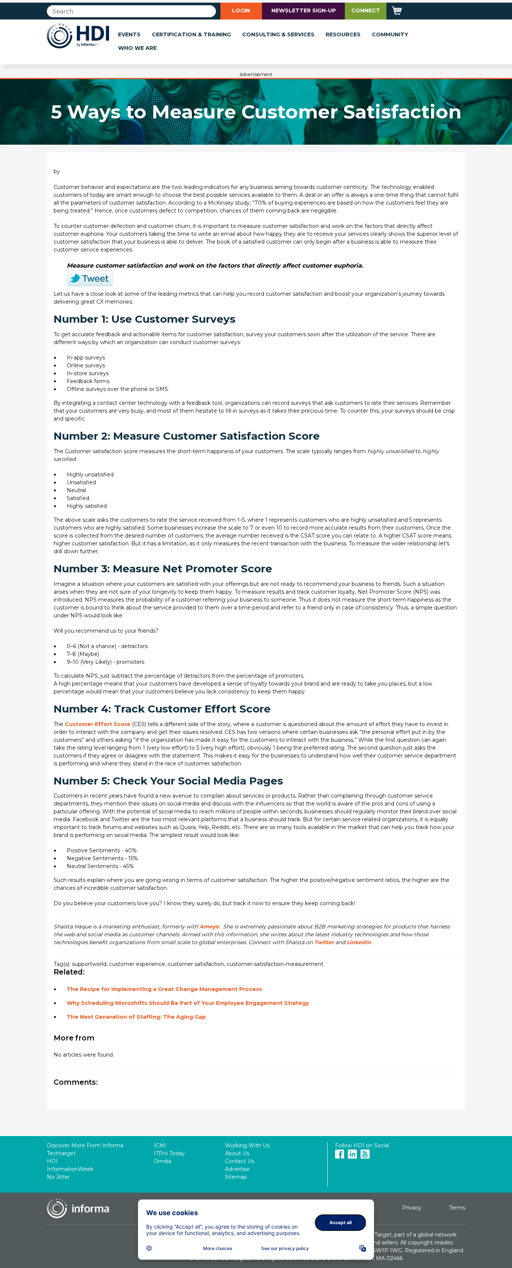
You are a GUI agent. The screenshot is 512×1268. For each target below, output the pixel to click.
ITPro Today (169, 1153)
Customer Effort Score (97, 724)
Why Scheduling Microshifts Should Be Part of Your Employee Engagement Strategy (188, 1003)
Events (129, 34)
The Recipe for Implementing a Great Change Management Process (164, 989)
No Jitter (58, 1177)
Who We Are (137, 48)
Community (390, 34)
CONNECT (365, 10)
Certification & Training (191, 34)
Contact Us (239, 1161)
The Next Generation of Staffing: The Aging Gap (136, 1017)
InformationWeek (70, 1169)
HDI (52, 1161)
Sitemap (236, 1177)
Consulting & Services (278, 34)
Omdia (162, 1161)
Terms (457, 1207)
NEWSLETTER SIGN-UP (303, 10)
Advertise (237, 1169)
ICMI (160, 1145)
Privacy (411, 1207)
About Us (237, 1153)
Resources (343, 34)
